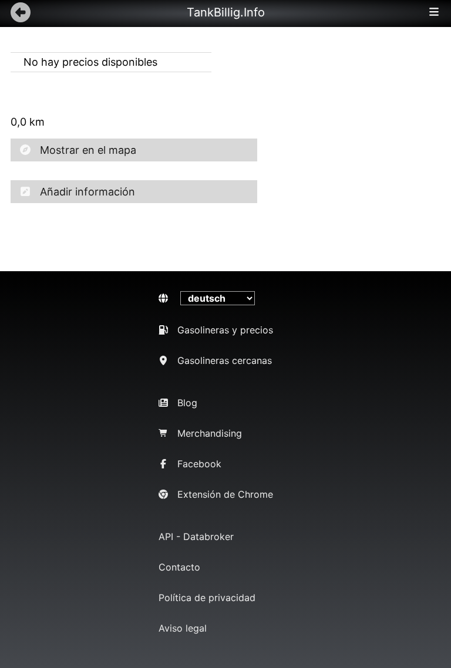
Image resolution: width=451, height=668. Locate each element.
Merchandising (209, 433)
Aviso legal (183, 628)
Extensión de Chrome (225, 494)
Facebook (199, 464)
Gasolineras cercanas (224, 360)
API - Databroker (196, 536)
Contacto (179, 567)
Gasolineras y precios (225, 330)
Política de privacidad (207, 597)
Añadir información (87, 191)
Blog (187, 403)
